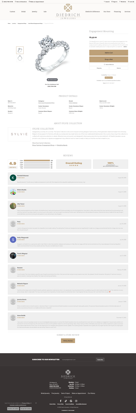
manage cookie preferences (18, 405)
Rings (34, 145)
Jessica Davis (21, 299)
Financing (117, 11)
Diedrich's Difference (92, 11)
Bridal (23, 11)
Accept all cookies (26, 408)
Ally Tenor (20, 204)
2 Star (21, 166)
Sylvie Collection (73, 102)
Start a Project (65, 393)
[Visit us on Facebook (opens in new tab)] (60, 401)
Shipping (99, 68)
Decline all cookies (13, 408)
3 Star (21, 164)
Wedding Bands (62, 145)
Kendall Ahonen (23, 175)
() (52, 160)
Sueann (19, 268)
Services (127, 11)
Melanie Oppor (22, 283)
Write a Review (68, 341)
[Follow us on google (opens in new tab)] (71, 401)
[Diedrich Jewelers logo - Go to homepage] (68, 11)
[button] (107, 1)
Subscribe (100, 359)
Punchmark (71, 410)
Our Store (107, 11)
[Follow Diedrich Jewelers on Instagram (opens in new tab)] (76, 401)
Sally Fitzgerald (22, 237)
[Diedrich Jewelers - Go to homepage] (68, 374)
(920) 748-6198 (52, 86)
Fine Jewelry (55, 393)
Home (9, 23)
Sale (45, 11)
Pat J (18, 222)
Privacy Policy (26, 403)
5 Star (21, 160)
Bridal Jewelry (45, 393)
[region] (52, 54)
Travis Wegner (22, 253)
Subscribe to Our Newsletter (45, 359)
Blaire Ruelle (21, 190)
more (125, 46)
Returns (119, 68)
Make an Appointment (79, 393)
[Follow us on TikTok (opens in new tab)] (66, 401)
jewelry (14, 23)
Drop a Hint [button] (109, 59)
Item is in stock (108, 77)
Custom (12, 11)
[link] (7, 1)
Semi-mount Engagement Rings (35, 23)
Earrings (39, 145)
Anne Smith (21, 315)
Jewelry (34, 11)
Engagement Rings (22, 23)
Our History (91, 393)
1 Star (21, 168)
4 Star (21, 162)
